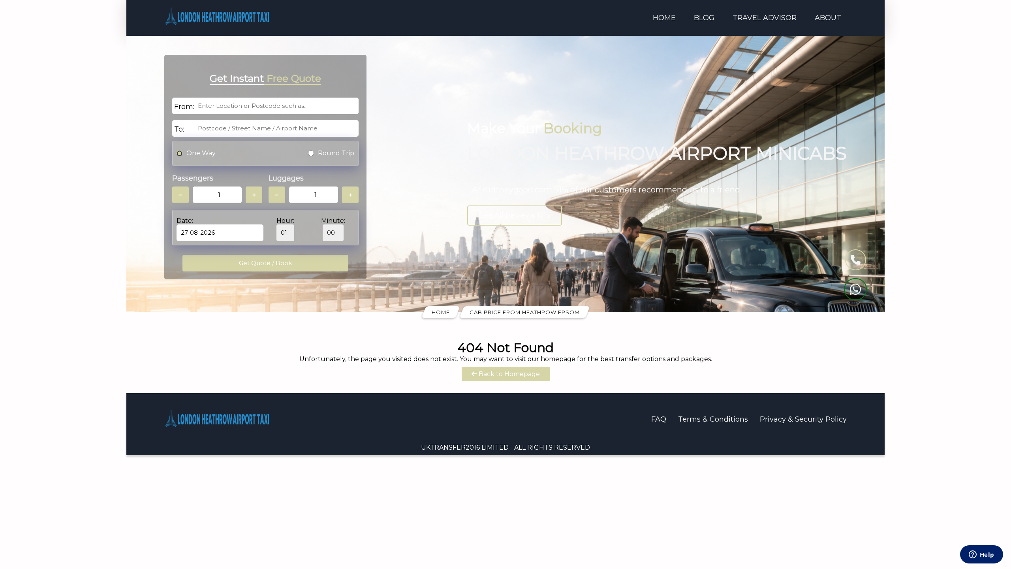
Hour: (285, 220)
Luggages (286, 178)
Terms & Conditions (713, 419)
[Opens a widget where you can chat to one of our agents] (981, 555)
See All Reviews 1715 (514, 215)
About (828, 17)
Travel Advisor (765, 17)
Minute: (333, 220)
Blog (704, 17)
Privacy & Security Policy (803, 419)
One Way (201, 153)
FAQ (658, 419)
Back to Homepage (508, 374)
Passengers (192, 178)
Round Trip (336, 153)
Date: (185, 220)
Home (664, 17)
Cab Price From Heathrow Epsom (525, 312)
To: (179, 129)
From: (184, 106)
